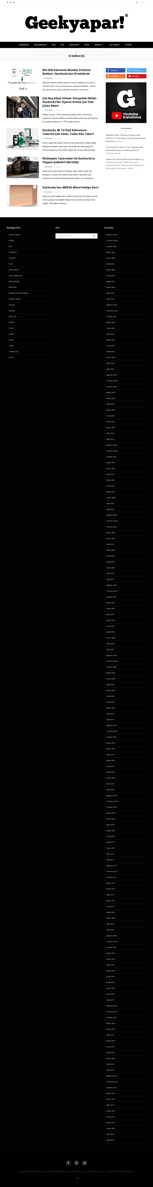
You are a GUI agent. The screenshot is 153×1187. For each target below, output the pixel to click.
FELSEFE (12, 258)
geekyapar (48, 78)
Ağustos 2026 (111, 235)
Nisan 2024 (110, 398)
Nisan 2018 (110, 819)
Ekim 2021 (110, 573)
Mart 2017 (110, 895)
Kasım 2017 (110, 848)
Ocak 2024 (110, 416)
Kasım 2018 (110, 778)
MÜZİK (11, 322)
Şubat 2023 (110, 480)
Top (77, 1178)
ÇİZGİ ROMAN (14, 235)
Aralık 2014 (110, 1052)
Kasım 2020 (110, 638)
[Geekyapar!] (76, 23)
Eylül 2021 (110, 579)
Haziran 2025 (111, 316)
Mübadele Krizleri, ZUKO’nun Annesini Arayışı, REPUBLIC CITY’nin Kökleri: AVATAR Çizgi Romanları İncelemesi (126, 138)
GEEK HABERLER (40, 45)
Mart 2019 (110, 754)
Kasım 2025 (110, 287)
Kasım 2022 (110, 497)
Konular (12, 305)
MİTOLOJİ (12, 316)
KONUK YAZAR (14, 299)
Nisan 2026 (110, 258)
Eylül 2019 (110, 719)
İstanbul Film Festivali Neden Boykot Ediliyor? (123, 159)
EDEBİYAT (98, 45)
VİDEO (11, 357)
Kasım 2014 (110, 1058)
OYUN (87, 45)
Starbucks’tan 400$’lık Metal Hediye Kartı (70, 187)
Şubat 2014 (110, 1111)
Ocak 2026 (110, 275)
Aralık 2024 (110, 351)
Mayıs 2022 (110, 532)
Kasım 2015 (110, 988)
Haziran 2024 (111, 386)
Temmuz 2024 (112, 381)
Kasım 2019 (110, 708)
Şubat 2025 (110, 340)
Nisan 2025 (110, 328)
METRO (12, 311)
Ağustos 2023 (111, 445)
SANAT (11, 334)
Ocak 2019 (110, 766)
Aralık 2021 (110, 562)
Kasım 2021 (110, 568)
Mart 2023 (110, 474)
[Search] (137, 2)
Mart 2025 (110, 334)
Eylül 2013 (110, 1140)
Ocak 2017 (110, 906)
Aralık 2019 (110, 702)
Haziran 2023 (111, 457)
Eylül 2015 (110, 1000)
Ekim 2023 (110, 433)
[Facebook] (68, 1163)
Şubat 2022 (110, 550)
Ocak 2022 (110, 556)
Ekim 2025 (110, 293)
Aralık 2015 (110, 982)
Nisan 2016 (110, 959)
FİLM (53, 45)
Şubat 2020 (110, 690)
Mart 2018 (110, 825)
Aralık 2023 (110, 422)
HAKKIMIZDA (24, 45)
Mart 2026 (110, 264)
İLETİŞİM (128, 45)
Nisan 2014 (110, 1099)
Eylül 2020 (110, 649)
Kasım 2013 (110, 1128)
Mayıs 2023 (110, 462)
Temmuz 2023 (112, 451)
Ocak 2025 (110, 346)
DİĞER (11, 240)
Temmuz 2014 (112, 1082)
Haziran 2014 (111, 1087)
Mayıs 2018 (110, 813)
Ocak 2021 (110, 626)
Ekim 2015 (110, 994)
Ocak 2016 (110, 976)
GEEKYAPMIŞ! (14, 281)
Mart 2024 (110, 404)
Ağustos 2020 (111, 655)
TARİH (11, 346)
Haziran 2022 (111, 527)
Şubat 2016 (110, 971)
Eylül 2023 (110, 439)
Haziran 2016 (111, 947)
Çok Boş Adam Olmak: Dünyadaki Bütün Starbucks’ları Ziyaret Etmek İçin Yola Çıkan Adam (69, 101)
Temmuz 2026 (112, 240)
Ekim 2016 (110, 924)
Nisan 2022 (110, 538)
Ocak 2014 (110, 1117)
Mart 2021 (110, 614)
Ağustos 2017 (111, 865)
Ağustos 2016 (111, 936)
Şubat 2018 (110, 830)
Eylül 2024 (110, 369)
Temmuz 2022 (112, 521)
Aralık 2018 (110, 772)
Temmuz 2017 (112, 871)
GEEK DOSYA (74, 45)
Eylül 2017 (110, 860)
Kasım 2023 (110, 427)
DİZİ (62, 45)
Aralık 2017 (110, 842)
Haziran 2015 (111, 1017)
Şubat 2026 (110, 270)
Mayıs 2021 (110, 603)
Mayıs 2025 (110, 322)
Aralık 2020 (110, 632)
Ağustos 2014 (111, 1076)
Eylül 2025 (110, 299)
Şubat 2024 (110, 410)
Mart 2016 (110, 965)
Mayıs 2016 (110, 953)
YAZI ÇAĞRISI (114, 45)
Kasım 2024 (110, 357)
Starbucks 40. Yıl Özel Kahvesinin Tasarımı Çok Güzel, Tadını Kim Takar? (68, 132)
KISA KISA (12, 287)
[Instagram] (85, 1163)
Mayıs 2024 (110, 392)
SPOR (11, 340)
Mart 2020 (110, 684)
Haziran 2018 (111, 807)
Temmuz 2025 (112, 311)
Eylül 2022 (110, 509)
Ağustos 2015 (111, 1006)
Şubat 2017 (110, 900)
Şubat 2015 (110, 1041)
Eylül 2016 (110, 930)
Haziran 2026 (111, 246)
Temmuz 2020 (112, 661)
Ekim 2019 (110, 714)
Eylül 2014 (110, 1070)
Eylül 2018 (110, 790)
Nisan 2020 (110, 679)
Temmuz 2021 (112, 591)
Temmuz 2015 (112, 1011)
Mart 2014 (110, 1105)
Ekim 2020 (110, 643)
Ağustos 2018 (111, 795)
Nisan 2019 (110, 749)
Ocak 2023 (110, 486)
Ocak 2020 (110, 696)
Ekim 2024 (110, 363)
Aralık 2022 (110, 492)
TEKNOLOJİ (13, 351)
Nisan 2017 (110, 889)
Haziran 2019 (111, 737)
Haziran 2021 (111, 597)
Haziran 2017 (111, 877)
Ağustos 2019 (111, 725)
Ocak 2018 (110, 836)
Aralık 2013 (110, 1122)
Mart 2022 (110, 544)
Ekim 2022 (110, 503)
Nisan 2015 (110, 1029)
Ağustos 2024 (111, 375)
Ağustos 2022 (111, 515)
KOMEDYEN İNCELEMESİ (18, 293)
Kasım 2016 (110, 918)
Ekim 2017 (110, 854)
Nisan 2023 (110, 468)
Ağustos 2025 (111, 305)
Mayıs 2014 (110, 1093)
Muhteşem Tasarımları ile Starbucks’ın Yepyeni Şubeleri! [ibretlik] (68, 160)
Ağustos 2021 (111, 585)
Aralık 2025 (110, 281)
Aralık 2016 (110, 912)
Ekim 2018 (110, 784)
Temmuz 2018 (112, 801)
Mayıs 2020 (110, 673)
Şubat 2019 (110, 760)
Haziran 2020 (111, 667)
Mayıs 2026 (110, 252)
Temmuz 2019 (112, 731)
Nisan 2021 (110, 608)
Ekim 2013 (110, 1134)
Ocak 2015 (110, 1047)
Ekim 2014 (110, 1064)
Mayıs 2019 (110, 743)
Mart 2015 (110, 1035)
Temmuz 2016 (112, 941)
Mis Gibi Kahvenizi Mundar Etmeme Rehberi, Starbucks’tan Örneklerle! (66, 72)
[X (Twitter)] (76, 1163)
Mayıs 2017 (110, 883)
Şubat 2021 (110, 620)
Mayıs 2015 (110, 1023)
